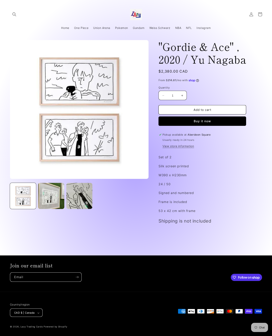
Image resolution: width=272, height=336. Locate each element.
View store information (178, 146)
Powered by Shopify (55, 326)
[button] (14, 14)
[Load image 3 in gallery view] (79, 196)
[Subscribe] (77, 277)
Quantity (164, 87)
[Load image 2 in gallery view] (51, 196)
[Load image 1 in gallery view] (23, 196)
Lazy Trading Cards (32, 326)
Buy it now (202, 121)
